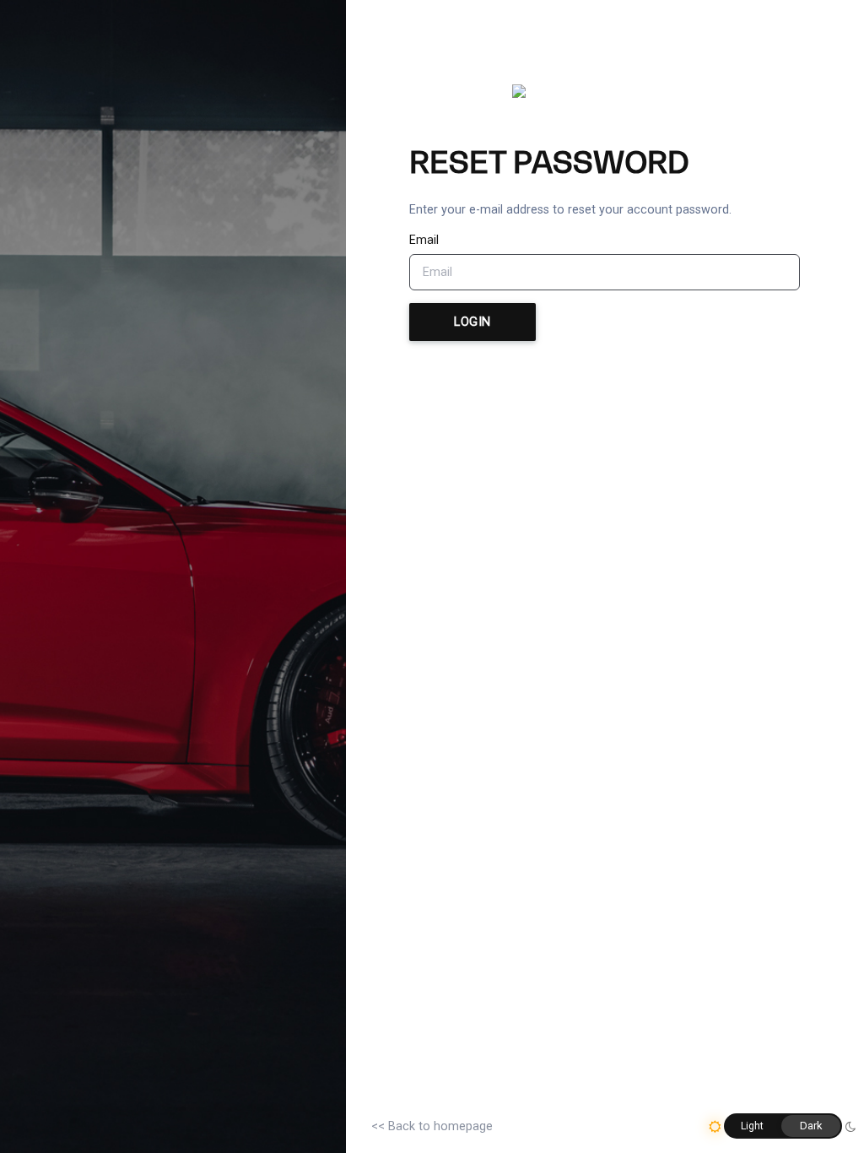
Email (424, 240)
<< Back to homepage (432, 1126)
